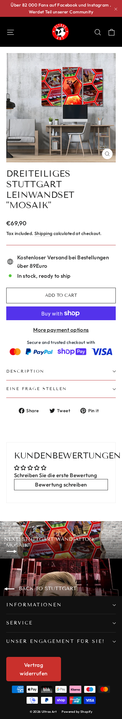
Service (19, 623)
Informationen (34, 605)
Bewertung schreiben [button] (61, 484)
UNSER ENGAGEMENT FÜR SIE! (55, 641)
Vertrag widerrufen (33, 669)
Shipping (43, 233)
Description (25, 371)
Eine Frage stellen (36, 388)
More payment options (61, 329)
